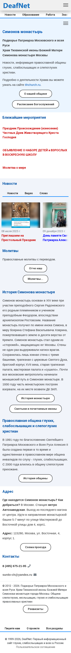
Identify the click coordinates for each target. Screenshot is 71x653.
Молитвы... (35, 278)
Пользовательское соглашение (35, 647)
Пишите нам (12, 628)
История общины (35, 478)
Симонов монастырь (22, 31)
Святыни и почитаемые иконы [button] (35, 408)
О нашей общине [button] (35, 93)
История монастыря (35, 398)
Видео (29, 193)
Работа (50, 14)
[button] (65, 5)
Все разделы (54, 628)
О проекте (33, 628)
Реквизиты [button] (35, 609)
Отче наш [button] (35, 268)
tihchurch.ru (32, 84)
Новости (10, 14)
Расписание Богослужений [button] (35, 104)
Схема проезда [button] (35, 547)
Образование (30, 14)
